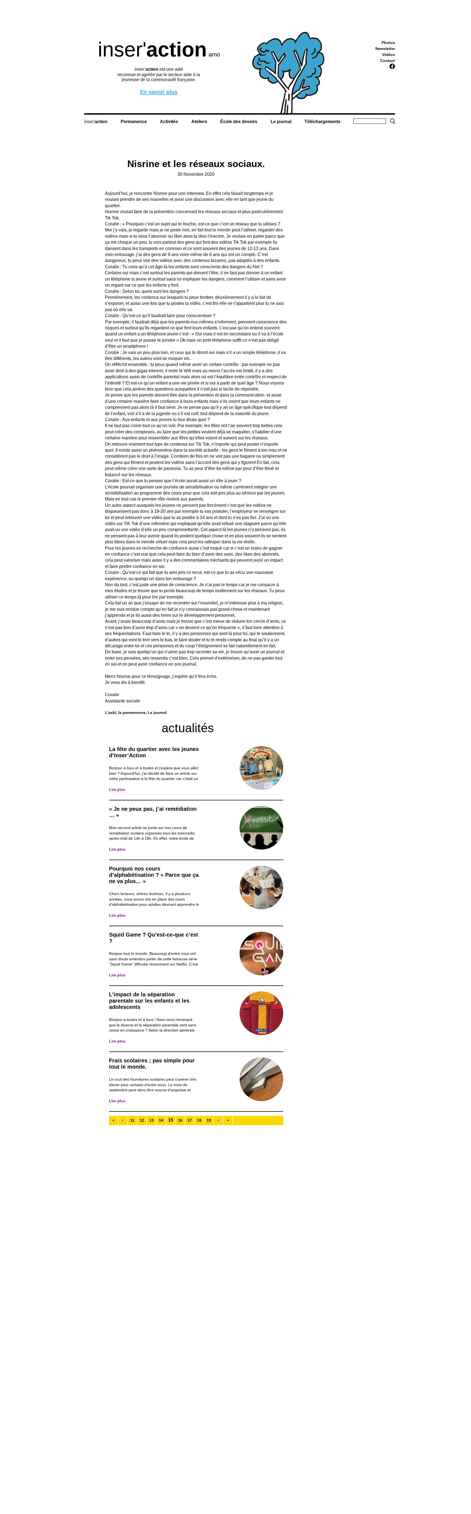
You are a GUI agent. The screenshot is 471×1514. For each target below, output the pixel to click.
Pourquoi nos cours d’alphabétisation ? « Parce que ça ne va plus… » (154, 875)
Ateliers (199, 121)
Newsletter (385, 48)
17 (190, 1120)
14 (161, 1120)
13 (151, 1120)
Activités (169, 121)
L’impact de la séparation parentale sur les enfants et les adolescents (149, 1000)
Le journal (281, 121)
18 (199, 1120)
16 (180, 1120)
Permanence (134, 121)
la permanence (132, 712)
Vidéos (388, 54)
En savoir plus (158, 92)
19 (209, 1120)
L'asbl (110, 712)
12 (142, 1120)
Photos (388, 42)
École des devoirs (238, 121)
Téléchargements (322, 121)
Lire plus (117, 789)
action (101, 121)
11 (132, 1120)
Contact (387, 60)
